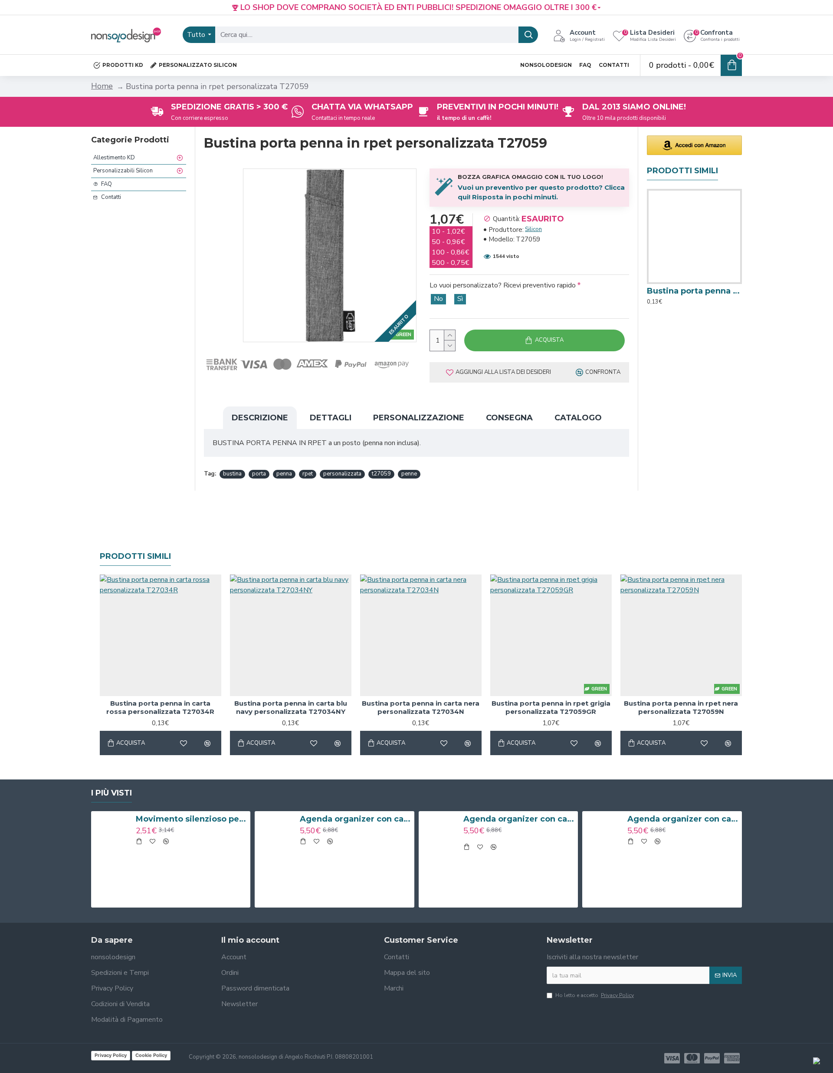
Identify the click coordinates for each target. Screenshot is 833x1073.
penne (409, 474)
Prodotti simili (135, 556)
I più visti (111, 793)
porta (259, 474)
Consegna (509, 418)
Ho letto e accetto (594, 995)
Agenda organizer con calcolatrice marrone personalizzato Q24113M (355, 819)
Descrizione (260, 418)
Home (102, 86)
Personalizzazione (418, 418)
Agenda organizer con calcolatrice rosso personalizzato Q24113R (683, 819)
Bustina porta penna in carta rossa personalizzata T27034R (694, 291)
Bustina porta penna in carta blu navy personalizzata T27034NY (290, 707)
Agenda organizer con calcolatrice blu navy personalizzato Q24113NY (519, 819)
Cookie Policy (151, 1055)
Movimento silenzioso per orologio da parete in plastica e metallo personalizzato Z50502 (191, 819)
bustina (232, 474)
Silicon (533, 229)
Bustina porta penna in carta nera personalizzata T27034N (420, 707)
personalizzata (342, 474)
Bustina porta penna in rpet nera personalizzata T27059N (681, 707)
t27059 (381, 474)
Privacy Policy (111, 1055)
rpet (307, 474)
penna (284, 474)
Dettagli (330, 418)
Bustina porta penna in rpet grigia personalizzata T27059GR (551, 707)
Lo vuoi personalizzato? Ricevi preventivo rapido (503, 285)
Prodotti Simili (682, 170)
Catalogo (578, 418)
